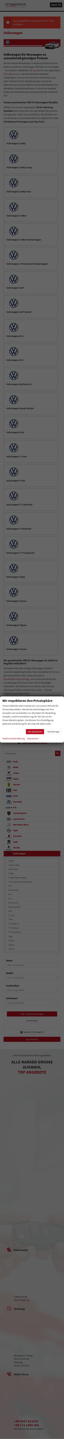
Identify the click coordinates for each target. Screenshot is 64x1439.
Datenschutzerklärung (13, 738)
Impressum (32, 738)
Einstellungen (53, 731)
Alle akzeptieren (35, 731)
